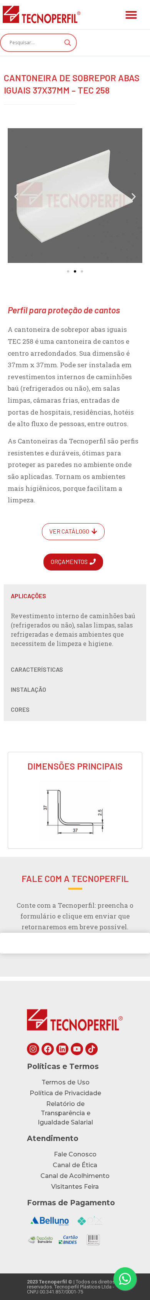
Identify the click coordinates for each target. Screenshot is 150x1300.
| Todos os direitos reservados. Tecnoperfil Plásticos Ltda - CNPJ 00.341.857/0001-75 (71, 1287)
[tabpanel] (75, 631)
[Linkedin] (62, 1049)
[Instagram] (33, 1049)
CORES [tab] (20, 709)
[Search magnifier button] (67, 42)
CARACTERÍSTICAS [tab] (37, 669)
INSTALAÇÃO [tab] (28, 689)
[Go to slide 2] (75, 271)
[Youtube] (77, 1049)
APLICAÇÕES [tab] (28, 595)
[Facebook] (48, 1049)
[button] (131, 14)
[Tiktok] (91, 1049)
